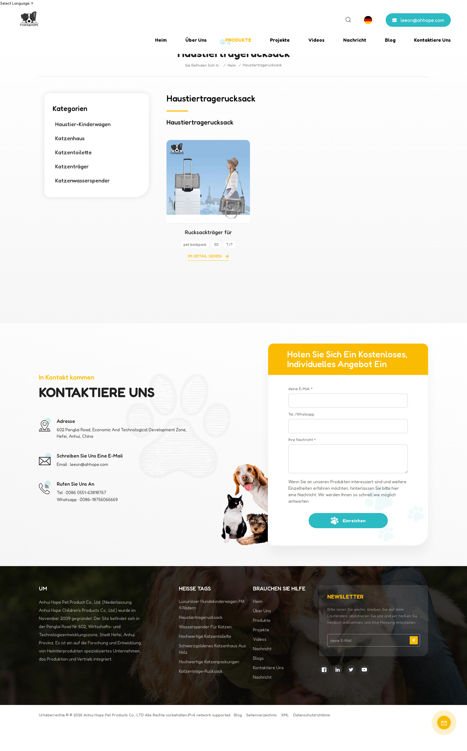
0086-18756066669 (99, 499)
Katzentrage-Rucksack (201, 671)
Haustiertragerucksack (201, 617)
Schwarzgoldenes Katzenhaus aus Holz (212, 649)
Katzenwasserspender (82, 180)
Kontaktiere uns (432, 40)
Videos (316, 40)
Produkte (262, 620)
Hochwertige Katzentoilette (205, 636)
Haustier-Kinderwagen (83, 124)
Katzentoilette (73, 152)
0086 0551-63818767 (86, 492)
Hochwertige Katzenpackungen (209, 661)
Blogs (258, 658)
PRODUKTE (238, 40)
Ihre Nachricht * (302, 439)
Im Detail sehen (205, 256)
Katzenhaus (70, 138)
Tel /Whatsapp (301, 414)
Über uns (196, 40)
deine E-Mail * (300, 388)
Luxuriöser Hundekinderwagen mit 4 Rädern (212, 604)
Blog (390, 40)
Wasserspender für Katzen (205, 626)
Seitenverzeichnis (261, 715)
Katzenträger (72, 166)
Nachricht (354, 40)
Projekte (280, 40)
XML (285, 715)
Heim (161, 40)
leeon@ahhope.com (422, 20)
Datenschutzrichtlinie (311, 715)
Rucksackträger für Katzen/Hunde (208, 232)
